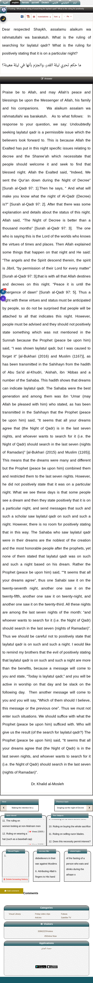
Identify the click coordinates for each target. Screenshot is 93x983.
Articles (38, 918)
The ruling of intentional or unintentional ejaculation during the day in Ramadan (22, 836)
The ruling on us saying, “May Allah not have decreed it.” (46, 876)
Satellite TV (66, 918)
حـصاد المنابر (46, 948)
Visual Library (15, 914)
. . (13, 980)
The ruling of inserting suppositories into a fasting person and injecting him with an (77, 879)
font (56, 17)
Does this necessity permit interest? (72, 825)
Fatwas (64, 914)
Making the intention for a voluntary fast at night (22, 810)
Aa (68, 16)
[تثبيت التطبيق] (3, 298)
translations (43, 17)
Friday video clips (42, 914)
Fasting (12, 9)
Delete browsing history (17, 879)
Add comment (13, 891)
